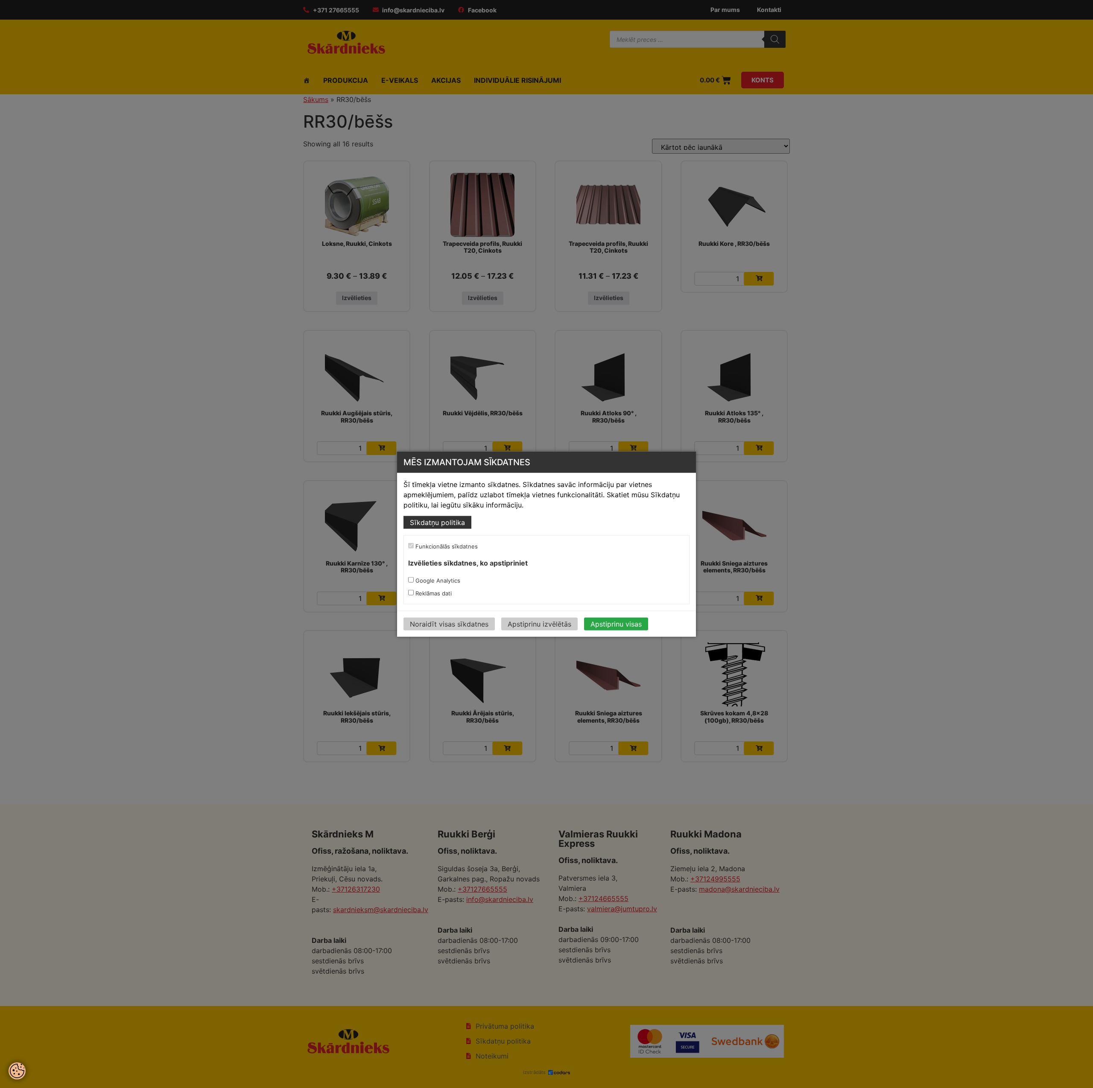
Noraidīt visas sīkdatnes (449, 624)
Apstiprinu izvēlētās (539, 624)
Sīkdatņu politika (437, 522)
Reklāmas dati (433, 593)
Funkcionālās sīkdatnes (446, 546)
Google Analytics (437, 580)
